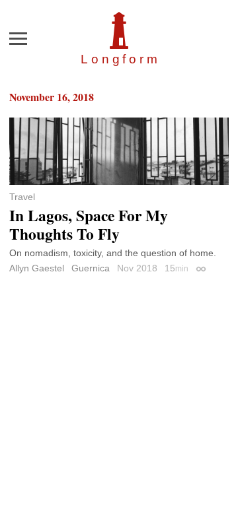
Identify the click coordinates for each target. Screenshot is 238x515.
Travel (22, 196)
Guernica (90, 268)
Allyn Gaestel (36, 268)
